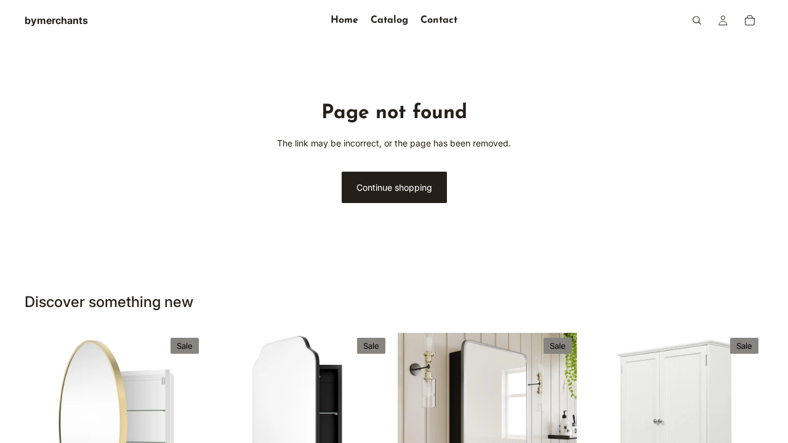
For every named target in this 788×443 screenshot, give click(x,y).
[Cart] (749, 20)
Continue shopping (394, 187)
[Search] (696, 20)
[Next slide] (185, 422)
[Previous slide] (43, 422)
